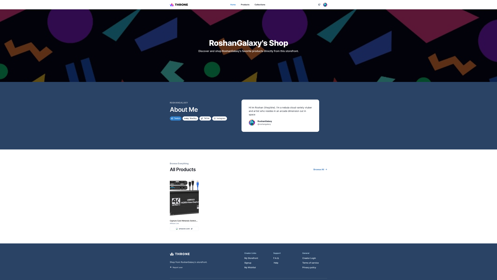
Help (276, 262)
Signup (247, 262)
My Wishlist (250, 267)
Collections (260, 4)
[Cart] (319, 5)
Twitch (177, 118)
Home (233, 4)
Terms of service (310, 262)
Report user (178, 267)
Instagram (221, 118)
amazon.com (184, 229)
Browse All (318, 169)
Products (245, 4)
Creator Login (309, 258)
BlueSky (190, 118)
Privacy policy (309, 267)
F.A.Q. (276, 258)
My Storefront (251, 258)
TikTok (206, 118)
